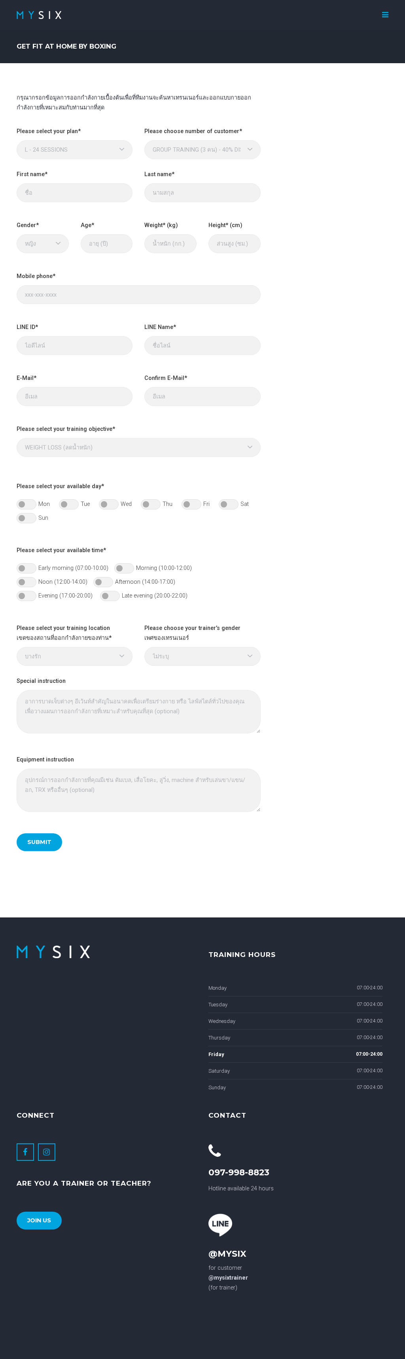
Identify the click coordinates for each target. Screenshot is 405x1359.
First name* (32, 174)
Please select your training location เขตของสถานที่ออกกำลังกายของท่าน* (64, 633)
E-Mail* (26, 378)
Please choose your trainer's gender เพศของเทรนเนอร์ (192, 633)
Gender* (28, 225)
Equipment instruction (45, 759)
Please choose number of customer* (193, 131)
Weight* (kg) (161, 225)
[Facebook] (25, 1152)
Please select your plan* (49, 131)
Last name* (159, 174)
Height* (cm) (225, 225)
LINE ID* (27, 327)
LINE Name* (160, 327)
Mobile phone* (36, 276)
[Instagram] (47, 1152)
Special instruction (41, 681)
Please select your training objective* (66, 429)
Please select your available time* (61, 550)
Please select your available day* (60, 486)
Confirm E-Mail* (165, 378)
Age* (87, 225)
